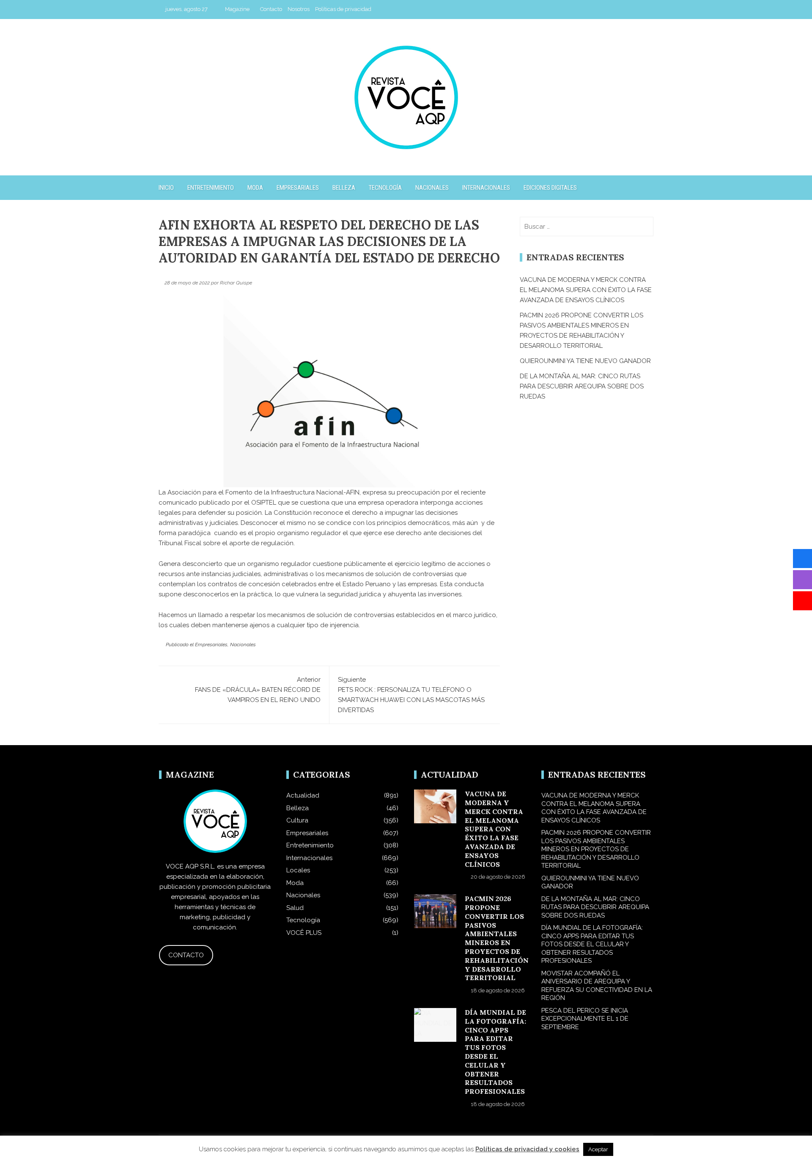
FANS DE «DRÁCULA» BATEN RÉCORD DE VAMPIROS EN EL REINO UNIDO (258, 690)
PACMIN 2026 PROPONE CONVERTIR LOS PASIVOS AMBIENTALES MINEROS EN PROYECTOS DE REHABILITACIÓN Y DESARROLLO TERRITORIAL (497, 938)
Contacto (271, 9)
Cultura (297, 820)
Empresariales (298, 187)
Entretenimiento (210, 187)
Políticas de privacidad (343, 9)
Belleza (343, 187)
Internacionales (486, 187)
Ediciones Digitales (550, 187)
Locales (298, 870)
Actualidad (302, 795)
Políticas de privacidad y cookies (527, 1149)
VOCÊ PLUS (303, 933)
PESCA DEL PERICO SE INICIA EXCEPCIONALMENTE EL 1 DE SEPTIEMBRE (584, 1019)
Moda (255, 187)
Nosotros (299, 9)
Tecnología (385, 187)
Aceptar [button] (598, 1149)
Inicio (166, 187)
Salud (295, 908)
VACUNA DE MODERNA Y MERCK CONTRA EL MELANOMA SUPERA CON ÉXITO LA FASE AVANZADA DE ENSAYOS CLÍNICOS (586, 290)
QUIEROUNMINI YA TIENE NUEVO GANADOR (585, 361)
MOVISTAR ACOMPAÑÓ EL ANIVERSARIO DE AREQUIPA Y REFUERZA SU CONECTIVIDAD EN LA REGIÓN (596, 986)
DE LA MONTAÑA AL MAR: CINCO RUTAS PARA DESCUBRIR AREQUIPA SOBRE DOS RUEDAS (582, 386)
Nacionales (432, 187)
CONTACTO (186, 955)
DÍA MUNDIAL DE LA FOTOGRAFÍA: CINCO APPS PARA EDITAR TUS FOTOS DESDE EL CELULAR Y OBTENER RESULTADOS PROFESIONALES (495, 1051)
